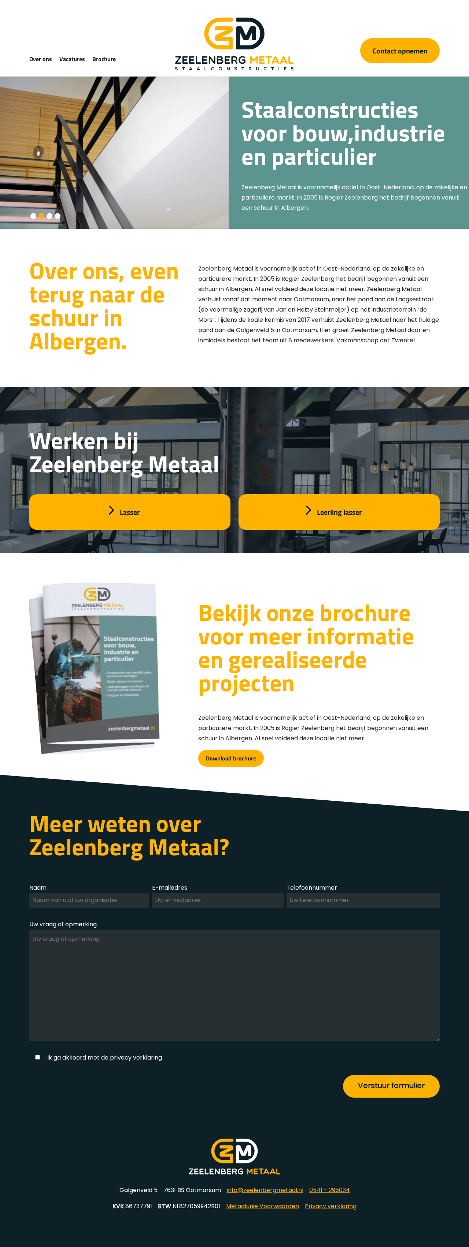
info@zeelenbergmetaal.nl (265, 1191)
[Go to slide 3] (49, 216)
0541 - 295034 (329, 1191)
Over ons (40, 59)
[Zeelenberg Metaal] (234, 69)
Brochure (104, 59)
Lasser (130, 512)
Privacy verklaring (331, 1207)
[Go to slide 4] (57, 216)
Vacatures (72, 59)
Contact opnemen (400, 50)
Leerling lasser (339, 512)
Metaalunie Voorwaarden (262, 1207)
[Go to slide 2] (41, 216)
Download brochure (231, 758)
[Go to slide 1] (33, 216)
